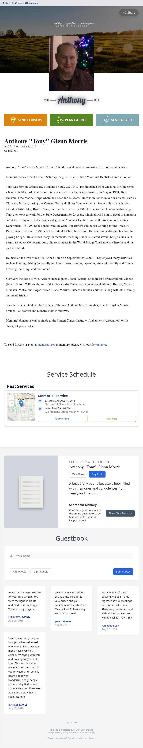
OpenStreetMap (75, 738)
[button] (21, 403)
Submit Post (123, 571)
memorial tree (46, 344)
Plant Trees (111, 418)
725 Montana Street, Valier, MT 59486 (66, 411)
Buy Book (97, 474)
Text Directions (62, 418)
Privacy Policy (61, 732)
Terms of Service (81, 732)
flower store (98, 344)
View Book (78, 474)
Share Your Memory (120, 513)
